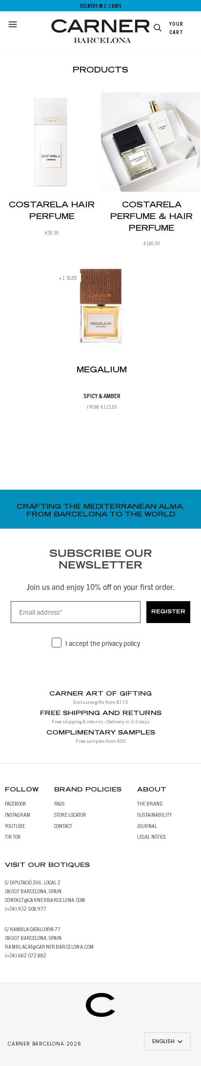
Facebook (15, 803)
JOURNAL (147, 825)
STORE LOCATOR (70, 814)
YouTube (15, 825)
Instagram (17, 814)
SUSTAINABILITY (154, 814)
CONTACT (63, 825)
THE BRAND (149, 803)
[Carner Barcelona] (100, 1000)
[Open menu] (14, 25)
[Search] (156, 29)
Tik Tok (12, 836)
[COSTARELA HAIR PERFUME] (50, 142)
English (163, 1041)
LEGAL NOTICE (151, 836)
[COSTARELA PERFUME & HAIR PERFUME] (151, 142)
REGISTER (168, 612)
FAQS (59, 803)
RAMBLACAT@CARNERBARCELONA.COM (49, 946)
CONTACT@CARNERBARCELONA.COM (45, 899)
